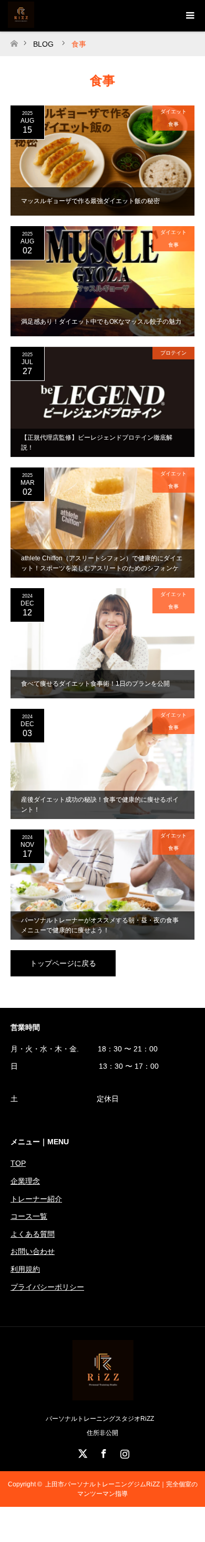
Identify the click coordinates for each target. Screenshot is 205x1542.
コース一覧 (29, 1216)
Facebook (102, 1452)
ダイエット (173, 111)
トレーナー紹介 (36, 1199)
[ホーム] (14, 41)
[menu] (189, 15)
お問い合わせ (33, 1251)
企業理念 (25, 1181)
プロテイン (173, 353)
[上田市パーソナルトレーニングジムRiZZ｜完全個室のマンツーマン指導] (103, 1396)
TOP (18, 1163)
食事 (173, 124)
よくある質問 (33, 1234)
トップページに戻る (63, 963)
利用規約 (25, 1269)
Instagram (123, 1452)
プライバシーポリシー (47, 1287)
